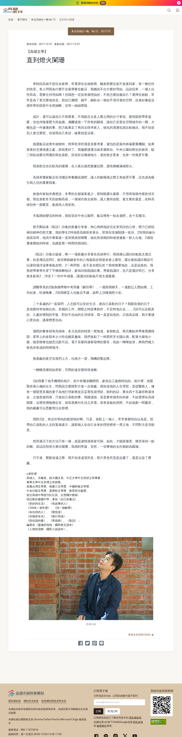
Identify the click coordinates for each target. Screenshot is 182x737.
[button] (169, 10)
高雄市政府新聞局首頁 (162, 705)
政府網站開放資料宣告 (53, 701)
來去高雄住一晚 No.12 (43, 19)
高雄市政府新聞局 (26, 692)
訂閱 (98, 711)
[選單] (177, 10)
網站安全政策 (31, 701)
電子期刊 (22, 19)
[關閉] (179, 3)
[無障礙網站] (158, 721)
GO (103, 2)
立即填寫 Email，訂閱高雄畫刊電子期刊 (116, 695)
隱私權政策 (14, 701)
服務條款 (102, 725)
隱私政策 (138, 722)
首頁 (10, 19)
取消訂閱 (112, 711)
